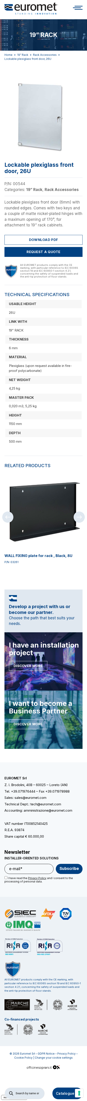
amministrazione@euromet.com (48, 810)
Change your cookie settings (54, 1057)
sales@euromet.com (30, 797)
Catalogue (65, 1093)
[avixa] (48, 914)
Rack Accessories (45, 54)
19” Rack (22, 54)
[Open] (78, 8)
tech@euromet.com (45, 804)
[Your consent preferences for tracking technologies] (79, 1093)
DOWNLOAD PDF (43, 240)
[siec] (20, 914)
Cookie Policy (23, 1057)
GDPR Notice (46, 1053)
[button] (76, 80)
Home (8, 54)
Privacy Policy (66, 1053)
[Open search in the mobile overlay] (24, 1093)
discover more (28, 666)
